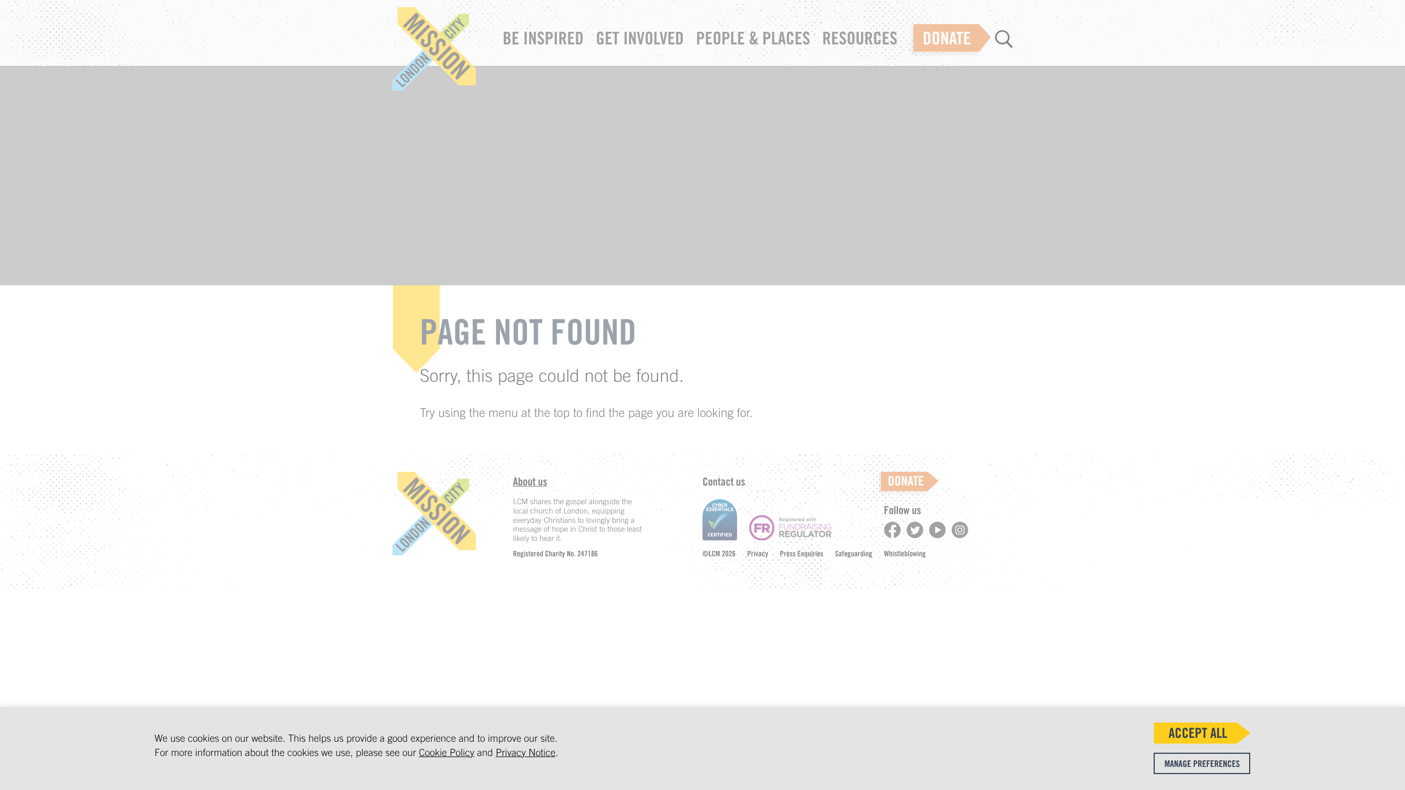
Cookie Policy (446, 752)
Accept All (1197, 733)
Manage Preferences (1202, 763)
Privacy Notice (525, 752)
